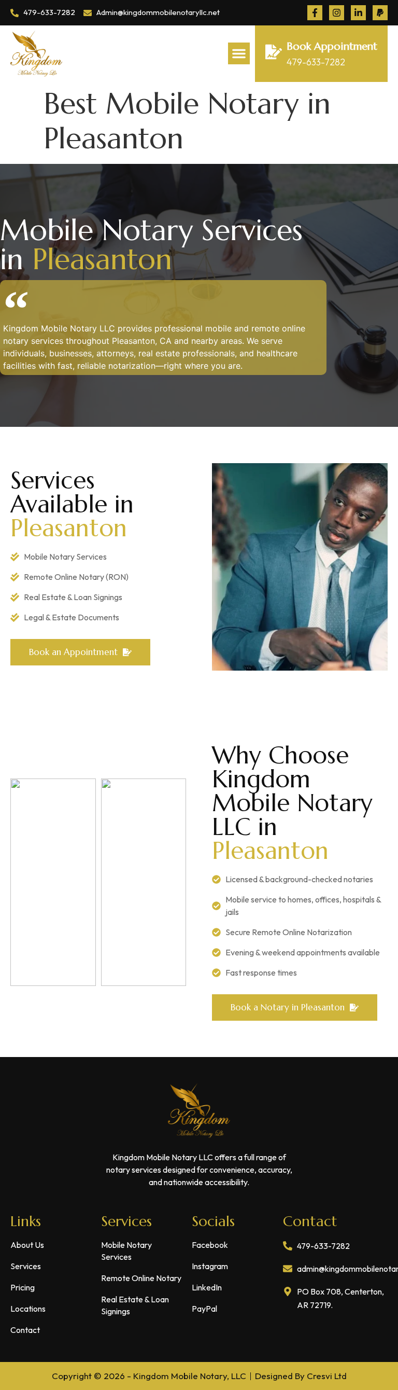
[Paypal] (380, 12)
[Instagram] (336, 12)
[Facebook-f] (314, 12)
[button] (239, 53)
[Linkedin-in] (358, 12)
